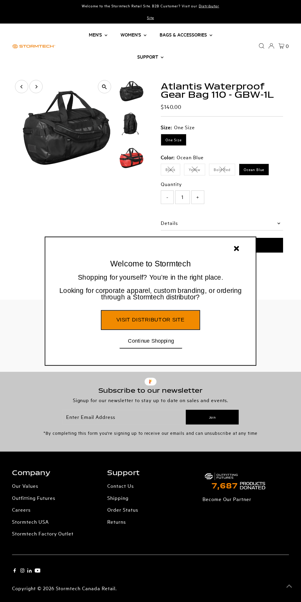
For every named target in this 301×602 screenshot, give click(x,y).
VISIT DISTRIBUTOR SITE (150, 319)
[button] (150, 287)
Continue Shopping (151, 340)
